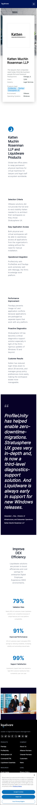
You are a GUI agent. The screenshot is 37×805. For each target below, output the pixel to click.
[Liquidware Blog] (5, 736)
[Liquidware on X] (16, 736)
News (22, 762)
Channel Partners (26, 754)
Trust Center (5, 772)
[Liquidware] (5, 4)
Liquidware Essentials (8, 762)
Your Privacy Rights (18, 801)
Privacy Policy (25, 772)
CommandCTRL (6, 758)
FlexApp (3, 746)
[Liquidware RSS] (2, 736)
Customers (23, 758)
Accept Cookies (18, 792)
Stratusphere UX (6, 754)
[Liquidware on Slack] (22, 736)
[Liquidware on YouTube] (19, 736)
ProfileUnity (5, 750)
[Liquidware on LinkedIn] (9, 736)
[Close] (34, 775)
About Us (23, 746)
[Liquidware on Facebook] (12, 736)
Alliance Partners (25, 750)
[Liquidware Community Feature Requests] (26, 736)
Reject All (18, 797)
